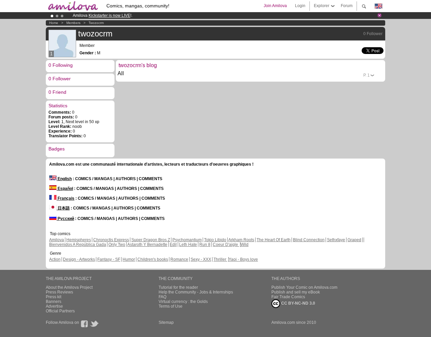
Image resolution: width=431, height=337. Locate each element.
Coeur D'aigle (226, 244)
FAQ (162, 296)
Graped (354, 239)
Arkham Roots (241, 239)
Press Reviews (59, 292)
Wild (244, 244)
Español (65, 188)
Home (53, 23)
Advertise (54, 306)
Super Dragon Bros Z (150, 239)
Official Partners (60, 311)
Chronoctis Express (111, 239)
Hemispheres (78, 239)
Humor (129, 259)
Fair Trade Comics (288, 296)
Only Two (116, 244)
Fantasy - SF (108, 259)
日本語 (63, 208)
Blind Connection (309, 239)
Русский (65, 218)
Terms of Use (171, 306)
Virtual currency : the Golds (183, 301)
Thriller (220, 259)
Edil (173, 244)
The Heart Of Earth (274, 239)
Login (300, 5)
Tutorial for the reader (178, 287)
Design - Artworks (79, 259)
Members (73, 23)
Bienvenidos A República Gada (77, 244)
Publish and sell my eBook (295, 292)
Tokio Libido (215, 239)
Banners (53, 301)
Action (55, 259)
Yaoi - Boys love (243, 259)
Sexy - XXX (201, 259)
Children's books (152, 259)
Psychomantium (187, 239)
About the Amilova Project (69, 287)
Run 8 (204, 244)
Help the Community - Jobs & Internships (196, 292)
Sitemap (166, 322)
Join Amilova (275, 5)
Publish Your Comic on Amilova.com (304, 287)
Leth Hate (188, 244)
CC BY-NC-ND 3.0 (297, 303)
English (64, 178)
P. (366, 75)
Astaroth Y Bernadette (147, 244)
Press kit (53, 296)
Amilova (56, 239)
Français (65, 198)
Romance (179, 259)
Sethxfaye (336, 239)
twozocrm (96, 23)
